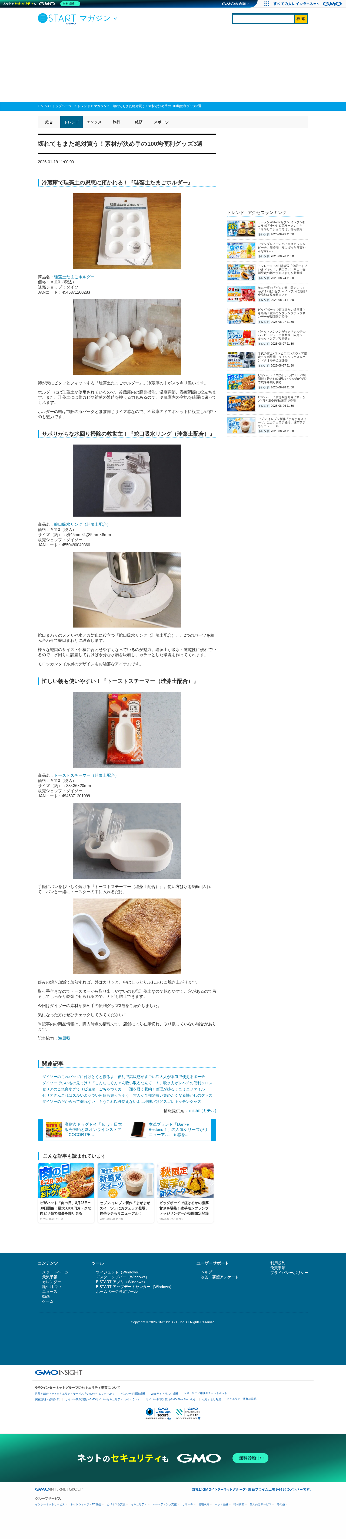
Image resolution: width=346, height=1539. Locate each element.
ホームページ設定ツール (117, 1291)
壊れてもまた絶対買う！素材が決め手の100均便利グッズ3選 (157, 106)
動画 (46, 1296)
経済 (139, 122)
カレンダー (51, 1282)
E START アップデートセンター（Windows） (135, 1286)
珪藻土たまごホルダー (74, 276)
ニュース (49, 1291)
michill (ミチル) (202, 1110)
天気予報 (49, 1277)
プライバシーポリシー (289, 1272)
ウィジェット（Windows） (119, 1272)
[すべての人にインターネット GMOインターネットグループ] (308, 4)
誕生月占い (51, 1286)
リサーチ (187, 1504)
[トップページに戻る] (58, 18)
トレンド (83, 106)
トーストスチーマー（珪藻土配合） (86, 775)
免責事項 (277, 1268)
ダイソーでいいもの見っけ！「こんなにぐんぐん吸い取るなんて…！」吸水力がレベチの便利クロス (127, 1083)
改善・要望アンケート (220, 1277)
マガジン (100, 106)
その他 (281, 1504)
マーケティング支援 (164, 1504)
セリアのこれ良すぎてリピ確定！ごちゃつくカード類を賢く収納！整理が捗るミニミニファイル (123, 1089)
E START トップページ (54, 106)
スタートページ (55, 1272)
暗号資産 (239, 1504)
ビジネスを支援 (116, 1504)
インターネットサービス (50, 1504)
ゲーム (48, 1301)
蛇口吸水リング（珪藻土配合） (82, 524)
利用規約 (277, 1263)
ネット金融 (221, 1504)
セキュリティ (139, 1504)
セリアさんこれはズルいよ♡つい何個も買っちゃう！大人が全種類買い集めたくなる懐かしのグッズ (127, 1095)
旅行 (116, 122)
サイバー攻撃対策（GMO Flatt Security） (171, 1399)
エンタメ (94, 122)
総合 (49, 122)
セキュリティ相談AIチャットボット (205, 1393)
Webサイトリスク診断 (164, 1393)
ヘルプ (206, 1272)
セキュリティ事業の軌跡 (242, 1398)
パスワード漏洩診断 (133, 1393)
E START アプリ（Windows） (121, 1282)
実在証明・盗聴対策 (47, 1399)
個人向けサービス (260, 1504)
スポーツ (161, 122)
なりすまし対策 (211, 1399)
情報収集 (203, 1504)
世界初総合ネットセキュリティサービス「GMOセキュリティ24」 (75, 1393)
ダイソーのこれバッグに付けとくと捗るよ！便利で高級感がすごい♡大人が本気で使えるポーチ (123, 1076)
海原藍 (64, 1038)
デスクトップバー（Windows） (122, 1277)
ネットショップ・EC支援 (85, 1504)
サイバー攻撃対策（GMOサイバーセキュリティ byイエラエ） (102, 1399)
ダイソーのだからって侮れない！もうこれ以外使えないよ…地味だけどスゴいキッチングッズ (121, 1101)
